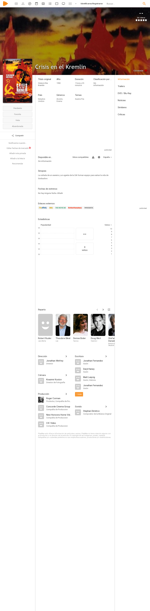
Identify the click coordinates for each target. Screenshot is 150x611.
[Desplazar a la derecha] (103, 310)
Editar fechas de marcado (19, 148)
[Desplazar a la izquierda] (97, 310)
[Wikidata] (89, 209)
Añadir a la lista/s (17, 158)
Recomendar (17, 164)
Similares (122, 107)
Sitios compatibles (80, 157)
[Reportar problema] (93, 157)
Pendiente (17, 108)
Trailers (121, 86)
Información (124, 79)
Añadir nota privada (17, 153)
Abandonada (17, 126)
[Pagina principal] (5, 5)
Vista (18, 120)
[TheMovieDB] (60, 209)
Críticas (121, 114)
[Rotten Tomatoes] (75, 209)
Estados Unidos (41, 100)
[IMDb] (51, 209)
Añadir (60, 193)
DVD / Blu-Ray (124, 93)
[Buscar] (144, 3)
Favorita (17, 114)
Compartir (19, 135)
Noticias (122, 100)
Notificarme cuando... (18, 143)
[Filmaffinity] (43, 209)
